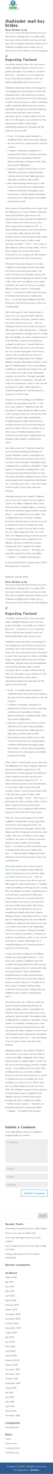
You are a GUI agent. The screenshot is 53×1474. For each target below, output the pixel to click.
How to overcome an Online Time (20, 1233)
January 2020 (11, 1365)
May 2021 (9, 1291)
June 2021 (9, 1286)
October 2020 (12, 1323)
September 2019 (12, 1383)
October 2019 (11, 1379)
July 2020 (9, 1337)
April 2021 (10, 1296)
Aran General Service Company (21, 562)
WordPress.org (12, 1453)
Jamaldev (34, 1470)
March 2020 (11, 1356)
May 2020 (10, 1346)
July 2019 (9, 1392)
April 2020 (10, 1351)
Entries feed (11, 1443)
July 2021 (9, 1282)
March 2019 (10, 1411)
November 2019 (12, 1374)
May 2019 (9, 1402)
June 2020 (10, 1342)
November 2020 (12, 1319)
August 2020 (11, 1332)
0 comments (25, 566)
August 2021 (11, 1277)
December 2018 (12, 1415)
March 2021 (10, 1300)
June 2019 (9, 1397)
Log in (8, 1439)
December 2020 (13, 1314)
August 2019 (10, 1388)
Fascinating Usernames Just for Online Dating (25, 1228)
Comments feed (12, 1448)
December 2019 (12, 1369)
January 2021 (11, 1309)
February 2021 (12, 1305)
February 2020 (12, 1360)
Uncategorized (11, 566)
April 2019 (10, 1406)
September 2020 (13, 1328)
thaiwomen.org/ (12, 316)
